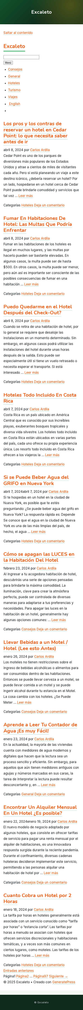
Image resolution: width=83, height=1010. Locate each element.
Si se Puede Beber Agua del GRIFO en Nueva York (36, 480)
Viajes (13, 97)
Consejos (15, 69)
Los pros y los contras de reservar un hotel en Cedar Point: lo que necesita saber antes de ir (35, 132)
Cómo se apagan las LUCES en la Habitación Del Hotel (39, 557)
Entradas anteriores (18, 971)
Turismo (14, 90)
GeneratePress (63, 982)
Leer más (26, 196)
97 (40, 976)
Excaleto (14, 46)
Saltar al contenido (18, 33)
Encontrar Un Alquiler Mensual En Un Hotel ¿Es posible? (40, 810)
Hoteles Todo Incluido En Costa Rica (39, 398)
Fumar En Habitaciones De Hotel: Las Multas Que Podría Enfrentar (37, 224)
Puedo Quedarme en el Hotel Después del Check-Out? (37, 309)
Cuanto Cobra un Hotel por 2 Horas (37, 898)
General (14, 76)
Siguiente (58, 976)
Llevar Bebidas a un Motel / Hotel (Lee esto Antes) (35, 645)
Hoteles (14, 83)
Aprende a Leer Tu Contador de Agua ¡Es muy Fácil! (40, 727)
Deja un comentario (49, 205)
